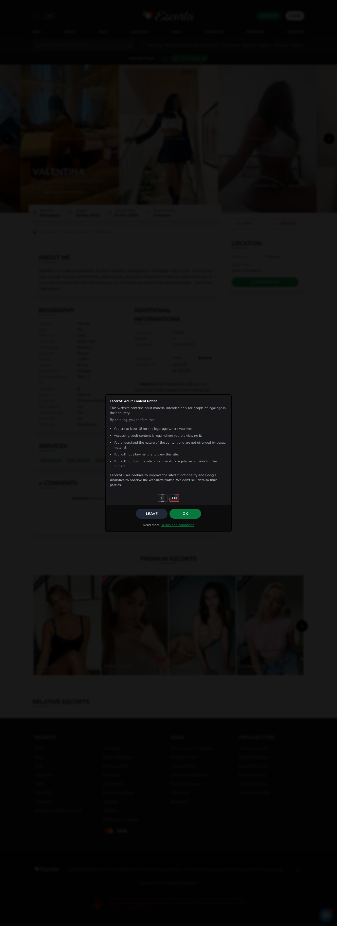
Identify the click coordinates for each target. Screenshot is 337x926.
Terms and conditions (177, 525)
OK (185, 513)
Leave (152, 513)
